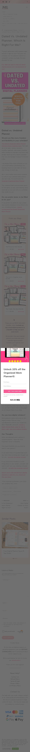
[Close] (27, 350)
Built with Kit (15, 400)
